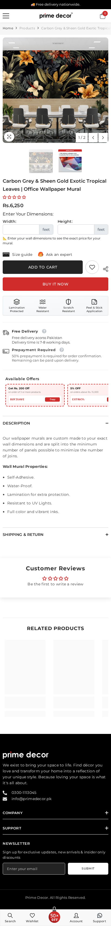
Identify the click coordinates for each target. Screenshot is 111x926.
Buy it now (56, 284)
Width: (9, 221)
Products (27, 28)
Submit (88, 868)
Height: (65, 221)
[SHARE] (103, 268)
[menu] (6, 16)
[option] (55, 90)
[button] (93, 137)
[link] (92, 267)
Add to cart (42, 267)
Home (8, 28)
